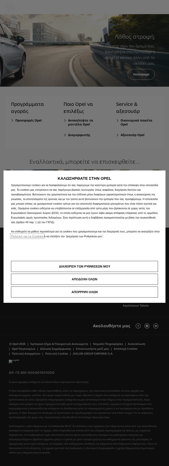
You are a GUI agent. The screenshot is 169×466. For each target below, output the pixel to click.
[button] (84, 266)
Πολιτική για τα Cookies (27, 236)
